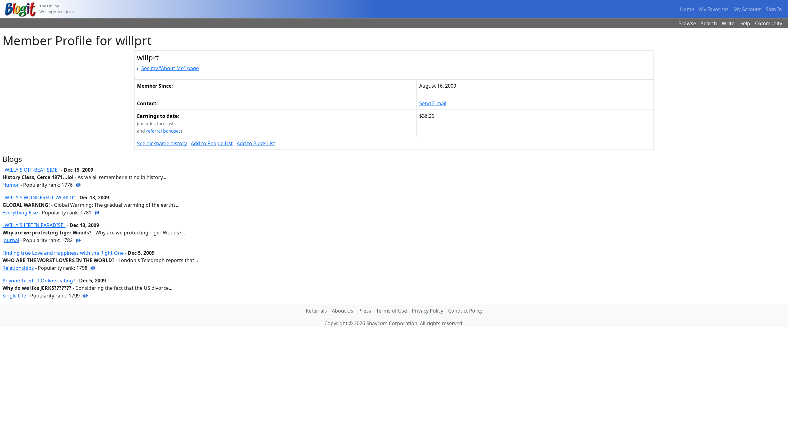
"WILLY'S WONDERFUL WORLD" (38, 197)
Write (728, 23)
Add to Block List (256, 143)
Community (768, 23)
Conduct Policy (465, 310)
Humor (10, 185)
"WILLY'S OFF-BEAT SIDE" (31, 169)
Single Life (14, 295)
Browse (687, 23)
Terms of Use (391, 310)
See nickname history (162, 143)
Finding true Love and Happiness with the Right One (63, 252)
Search (709, 23)
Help (744, 23)
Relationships (18, 268)
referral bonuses (163, 131)
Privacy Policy (427, 310)
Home (687, 9)
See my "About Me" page (170, 68)
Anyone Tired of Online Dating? (38, 280)
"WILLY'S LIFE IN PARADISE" (34, 225)
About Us (342, 310)
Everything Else (20, 212)
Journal (10, 240)
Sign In (774, 9)
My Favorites (714, 9)
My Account (747, 9)
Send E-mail (432, 103)
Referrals (316, 310)
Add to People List (212, 143)
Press (364, 310)
